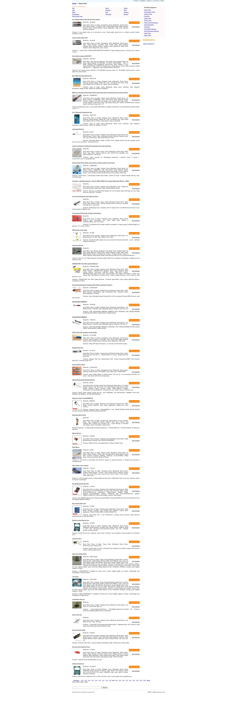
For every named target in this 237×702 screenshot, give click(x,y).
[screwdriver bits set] (77, 608)
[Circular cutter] (77, 545)
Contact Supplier (134, 22)
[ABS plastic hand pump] (77, 241)
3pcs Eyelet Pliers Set (79, 503)
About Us (78, 692)
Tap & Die (108, 14)
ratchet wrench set (78, 663)
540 (123, 680)
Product (136, 0)
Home (74, 3)
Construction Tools (149, 12)
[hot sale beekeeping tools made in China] (77, 207)
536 (110, 680)
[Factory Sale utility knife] (77, 44)
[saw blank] (77, 586)
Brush (107, 8)
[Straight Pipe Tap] (77, 352)
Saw (106, 12)
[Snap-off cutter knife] (77, 641)
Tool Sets (147, 16)
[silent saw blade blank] (77, 564)
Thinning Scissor (77, 245)
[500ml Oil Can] (77, 444)
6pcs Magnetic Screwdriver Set (82, 75)
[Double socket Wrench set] (77, 531)
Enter (162, 0)
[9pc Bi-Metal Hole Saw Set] (77, 494)
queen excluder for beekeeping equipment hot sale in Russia (91, 146)
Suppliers (143, 0)
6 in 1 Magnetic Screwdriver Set (82, 112)
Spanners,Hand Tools (79, 415)
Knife (125, 10)
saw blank (75, 576)
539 (120, 680)
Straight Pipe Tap (77, 347)
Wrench (126, 14)
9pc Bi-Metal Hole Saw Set (80, 483)
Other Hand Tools (77, 16)
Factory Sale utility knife (80, 37)
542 (130, 680)
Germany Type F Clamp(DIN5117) (82, 398)
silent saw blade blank (79, 554)
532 (96, 680)
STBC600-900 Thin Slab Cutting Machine (85, 263)
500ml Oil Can (76, 433)
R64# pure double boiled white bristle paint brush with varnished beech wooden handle (100, 92)
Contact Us (91, 692)
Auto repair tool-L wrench (80, 465)
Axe (73, 8)
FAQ (73, 692)
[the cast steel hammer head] (77, 655)
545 (141, 680)
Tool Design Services (150, 29)
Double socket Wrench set (80, 520)
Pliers (73, 12)
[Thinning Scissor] (77, 254)
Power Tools (147, 20)
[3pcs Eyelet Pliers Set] (77, 514)
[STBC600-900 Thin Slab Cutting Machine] (77, 274)
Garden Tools (148, 14)
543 (134, 680)
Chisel (125, 8)
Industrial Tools (160, 692)
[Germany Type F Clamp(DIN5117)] (77, 409)
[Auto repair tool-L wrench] (77, 473)
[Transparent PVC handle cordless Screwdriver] (77, 221)
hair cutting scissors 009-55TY (81, 56)
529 (86, 680)
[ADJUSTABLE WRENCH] (77, 306)
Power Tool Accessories (151, 22)
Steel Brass (75, 447)
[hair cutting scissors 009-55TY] (77, 64)
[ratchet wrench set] (77, 674)
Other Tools (147, 35)
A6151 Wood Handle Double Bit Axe (83, 380)
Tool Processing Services (151, 31)
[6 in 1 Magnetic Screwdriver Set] (77, 123)
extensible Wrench (78, 129)
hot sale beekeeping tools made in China (85, 196)
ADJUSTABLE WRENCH (79, 301)
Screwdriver (75, 14)
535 (107, 680)
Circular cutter (76, 538)
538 (116, 680)
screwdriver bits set (78, 599)
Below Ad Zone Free (149, 40)
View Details (136, 27)
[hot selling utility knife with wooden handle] (77, 26)
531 (93, 680)
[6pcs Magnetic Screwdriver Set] (77, 86)
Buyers (149, 0)
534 (103, 680)
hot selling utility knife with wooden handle (86, 19)
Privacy (84, 692)
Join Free (156, 0)
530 (89, 680)
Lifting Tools (147, 18)
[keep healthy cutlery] (77, 375)
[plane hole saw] (77, 624)
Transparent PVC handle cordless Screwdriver (86, 213)
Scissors (126, 12)
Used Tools (147, 33)
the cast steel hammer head (81, 647)
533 (100, 680)
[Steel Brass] (77, 458)
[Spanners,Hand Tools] (77, 426)
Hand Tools (147, 10)
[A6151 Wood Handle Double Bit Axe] (77, 387)
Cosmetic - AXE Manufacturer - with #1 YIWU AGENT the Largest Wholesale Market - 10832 (100, 181)
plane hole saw (77, 614)
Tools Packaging (149, 24)
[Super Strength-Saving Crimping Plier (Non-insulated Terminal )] (77, 292)
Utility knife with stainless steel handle (84, 332)
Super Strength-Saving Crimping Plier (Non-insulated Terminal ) (92, 285)
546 (144, 680)
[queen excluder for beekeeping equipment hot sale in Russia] (77, 157)
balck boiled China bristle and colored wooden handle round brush (93, 163)
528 (82, 680)
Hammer (108, 10)
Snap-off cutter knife (78, 630)
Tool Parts (147, 27)
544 (137, 680)
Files (73, 10)
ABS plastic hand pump (79, 230)
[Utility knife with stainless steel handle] (77, 340)
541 (127, 680)
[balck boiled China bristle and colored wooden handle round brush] (76, 173)
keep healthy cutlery (78, 364)
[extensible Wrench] (77, 134)
